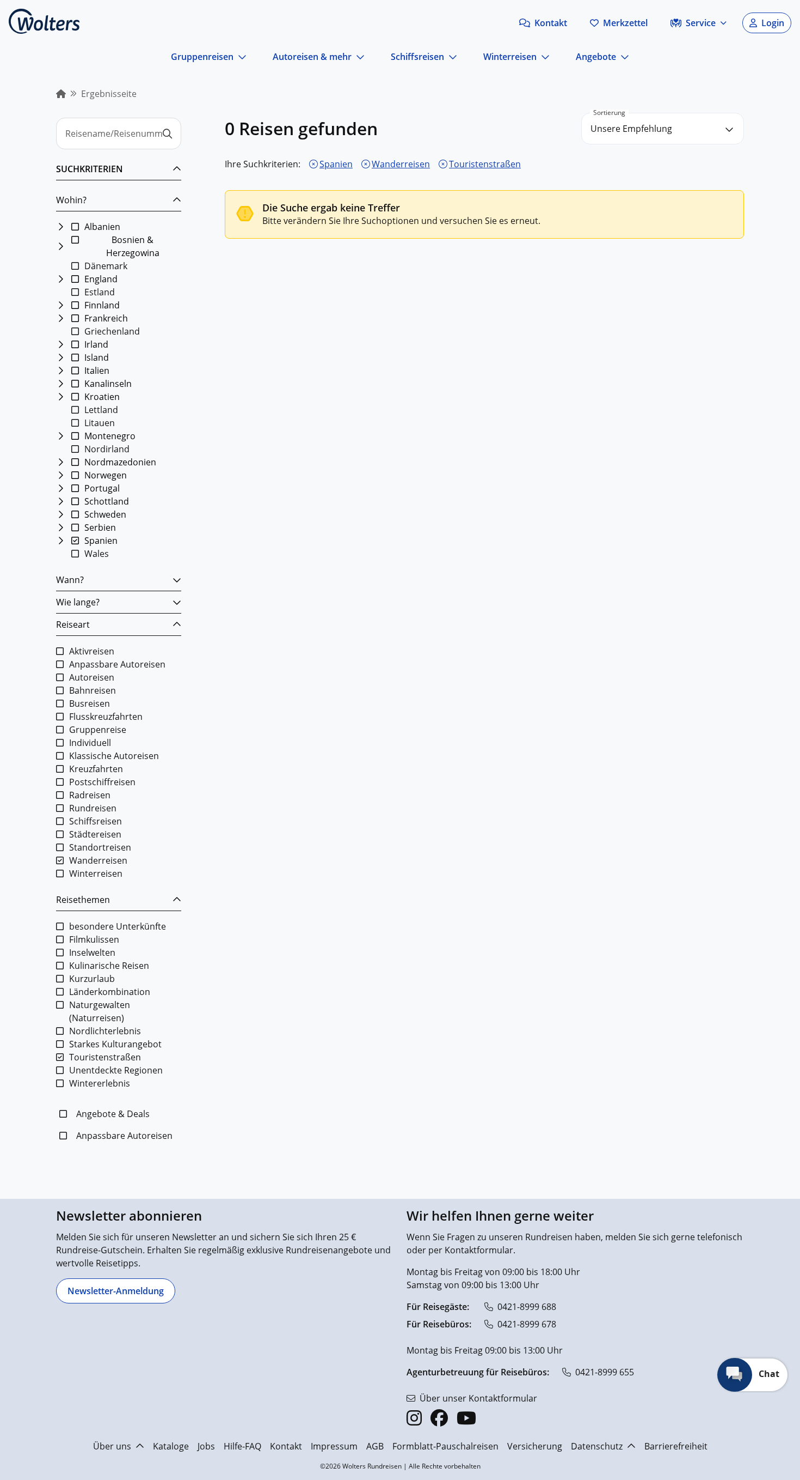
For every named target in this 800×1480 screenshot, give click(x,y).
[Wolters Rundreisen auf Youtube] (466, 1418)
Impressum (334, 1446)
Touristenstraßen (485, 164)
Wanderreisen (401, 164)
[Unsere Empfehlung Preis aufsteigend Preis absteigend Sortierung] (662, 129)
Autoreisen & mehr (312, 57)
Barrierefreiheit (675, 1446)
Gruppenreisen (202, 57)
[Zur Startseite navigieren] (44, 21)
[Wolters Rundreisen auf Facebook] (439, 1418)
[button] (543, 23)
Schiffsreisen (417, 57)
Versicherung (534, 1446)
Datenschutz (597, 1446)
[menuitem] (61, 93)
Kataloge (171, 1446)
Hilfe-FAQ (242, 1446)
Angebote (596, 57)
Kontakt (286, 1446)
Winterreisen (510, 57)
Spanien (336, 164)
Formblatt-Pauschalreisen (445, 1446)
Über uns (112, 1446)
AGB (375, 1446)
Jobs (206, 1446)
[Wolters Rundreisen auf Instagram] (414, 1418)
